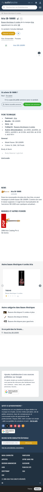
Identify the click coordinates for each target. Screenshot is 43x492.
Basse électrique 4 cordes (10, 22)
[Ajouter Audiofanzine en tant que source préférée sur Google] (11, 391)
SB (19, 25)
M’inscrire (28, 443)
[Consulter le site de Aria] (17, 19)
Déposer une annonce (32, 104)
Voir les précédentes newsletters (13, 448)
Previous (2, 285)
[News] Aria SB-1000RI (11, 332)
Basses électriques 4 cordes (24, 127)
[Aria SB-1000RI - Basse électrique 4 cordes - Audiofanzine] (9, 2)
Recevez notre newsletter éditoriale (15, 438)
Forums (18, 39)
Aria (32, 22)
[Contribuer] (18, 33)
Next (40, 285)
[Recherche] (4, 7)
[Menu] (40, 7)
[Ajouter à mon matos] (21, 19)
